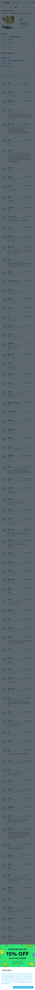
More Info (30, 987)
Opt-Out (22, 987)
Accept (16, 987)
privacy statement (9, 976)
